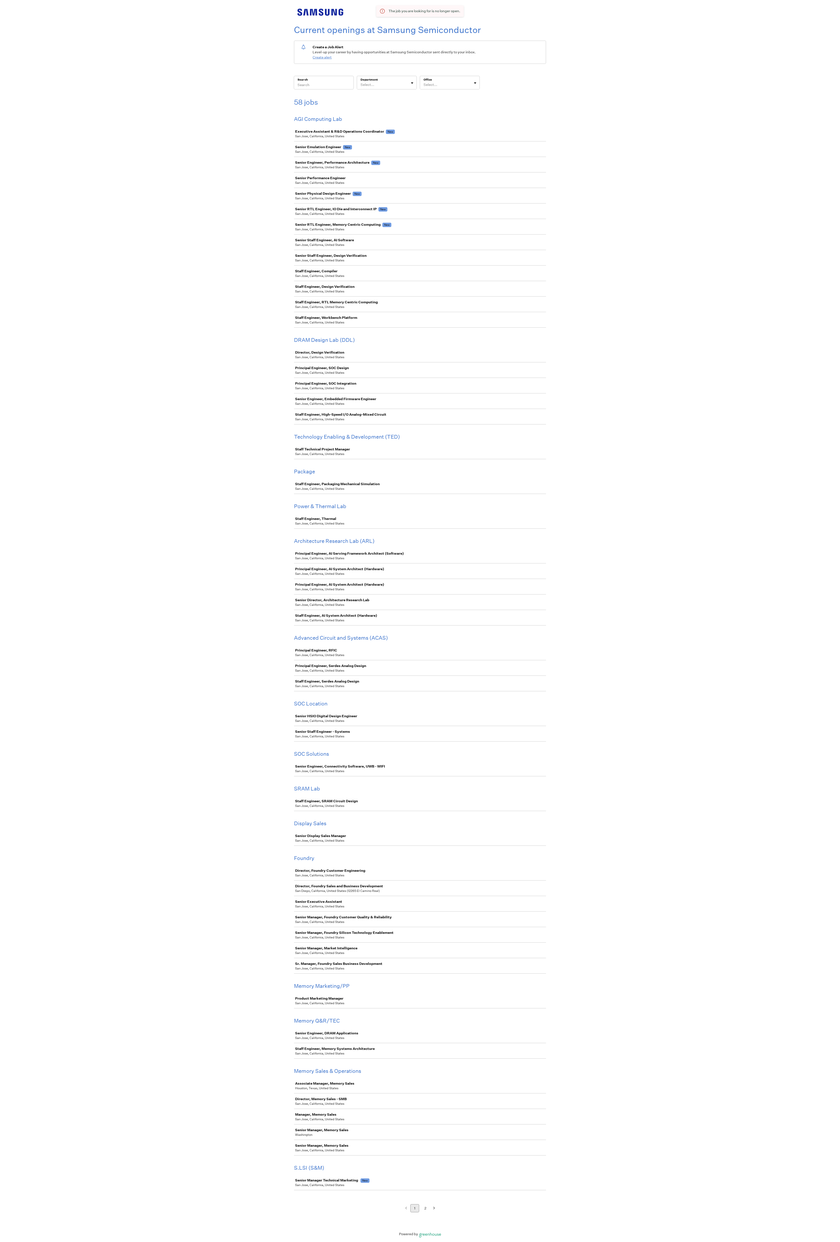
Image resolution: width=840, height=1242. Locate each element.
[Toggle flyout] (412, 83)
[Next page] (434, 1208)
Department (369, 80)
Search (303, 80)
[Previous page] (406, 1208)
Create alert (322, 57)
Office (428, 80)
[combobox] (360, 84)
